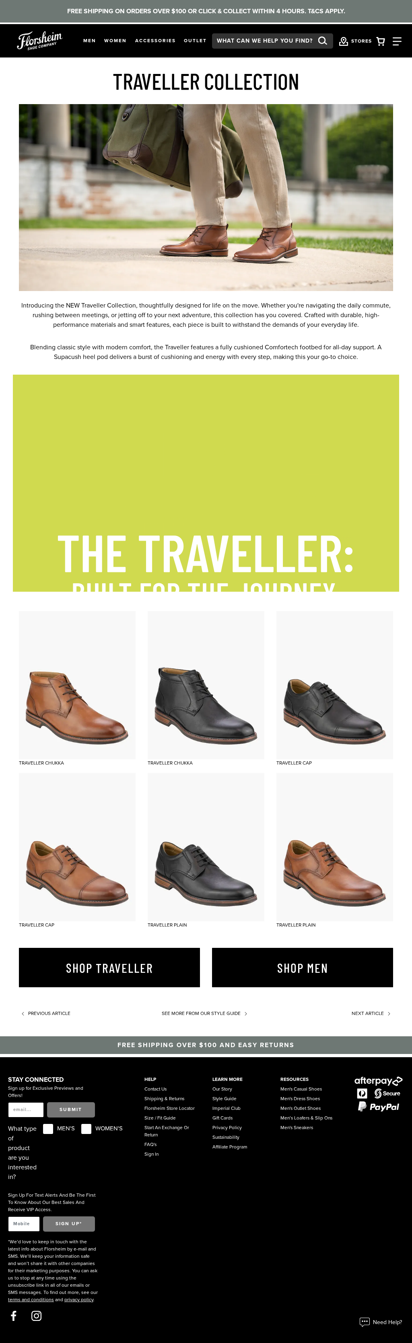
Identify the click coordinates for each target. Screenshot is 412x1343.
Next (368, 1013)
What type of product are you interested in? (22, 1153)
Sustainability (225, 1137)
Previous (48, 1013)
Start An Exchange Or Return (166, 1131)
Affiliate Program (229, 1147)
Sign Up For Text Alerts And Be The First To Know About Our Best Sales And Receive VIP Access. (52, 1202)
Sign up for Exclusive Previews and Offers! (45, 1091)
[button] (89, 41)
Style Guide (224, 1098)
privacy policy (78, 1299)
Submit (71, 1109)
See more (201, 1013)
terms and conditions (31, 1299)
